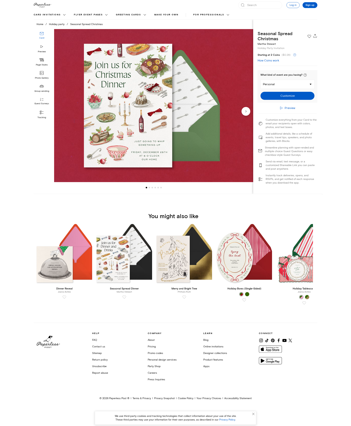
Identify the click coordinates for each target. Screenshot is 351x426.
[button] (305, 75)
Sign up (309, 5)
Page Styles (42, 64)
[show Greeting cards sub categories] (145, 15)
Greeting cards (128, 14)
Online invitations (213, 346)
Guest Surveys (41, 103)
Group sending (41, 91)
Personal (269, 84)
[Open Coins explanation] (294, 55)
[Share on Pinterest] (273, 340)
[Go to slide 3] (149, 187)
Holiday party (57, 24)
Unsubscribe (99, 366)
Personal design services (162, 359)
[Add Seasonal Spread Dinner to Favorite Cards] (124, 297)
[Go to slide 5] (155, 187)
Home (40, 24)
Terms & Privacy (142, 398)
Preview (42, 51)
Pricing (152, 346)
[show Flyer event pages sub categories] (106, 15)
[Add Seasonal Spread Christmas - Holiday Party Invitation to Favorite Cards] (309, 36)
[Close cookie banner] (253, 414)
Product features (213, 359)
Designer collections (215, 353)
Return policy (100, 359)
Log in (293, 5)
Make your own (166, 14)
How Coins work (268, 60)
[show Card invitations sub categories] (64, 15)
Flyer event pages (88, 14)
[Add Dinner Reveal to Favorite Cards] (64, 297)
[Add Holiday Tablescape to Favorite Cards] (304, 303)
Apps (206, 366)
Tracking (41, 117)
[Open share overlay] (315, 36)
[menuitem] (50, 15)
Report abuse (100, 372)
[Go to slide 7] (161, 187)
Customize (287, 96)
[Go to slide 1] (146, 187)
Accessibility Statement (238, 398)
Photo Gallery (42, 78)
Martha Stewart (267, 44)
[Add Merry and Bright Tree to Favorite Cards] (184, 297)
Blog (205, 340)
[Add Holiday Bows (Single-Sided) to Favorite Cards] (244, 300)
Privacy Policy (227, 419)
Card (41, 38)
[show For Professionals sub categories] (228, 15)
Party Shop (154, 366)
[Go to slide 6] (158, 187)
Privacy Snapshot (164, 398)
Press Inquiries (156, 379)
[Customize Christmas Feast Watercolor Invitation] (153, 105)
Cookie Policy (185, 398)
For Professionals (208, 14)
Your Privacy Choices (209, 398)
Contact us (98, 346)
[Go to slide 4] (152, 187)
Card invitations (47, 14)
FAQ (94, 340)
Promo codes (155, 353)
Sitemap (97, 353)
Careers (152, 372)
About (151, 340)
